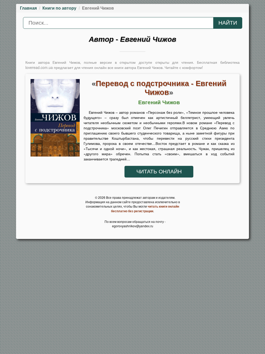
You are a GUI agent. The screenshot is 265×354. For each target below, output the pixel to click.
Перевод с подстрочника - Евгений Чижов (161, 87)
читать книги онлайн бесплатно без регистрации (145, 208)
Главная (28, 8)
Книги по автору (59, 8)
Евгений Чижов (159, 102)
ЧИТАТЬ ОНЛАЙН (159, 171)
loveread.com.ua (39, 67)
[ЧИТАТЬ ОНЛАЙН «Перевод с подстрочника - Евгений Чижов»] (55, 119)
